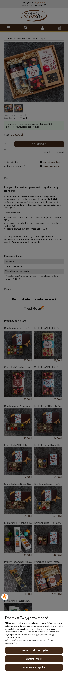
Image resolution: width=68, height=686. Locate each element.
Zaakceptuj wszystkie (34, 667)
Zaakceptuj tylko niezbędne (34, 650)
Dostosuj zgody (34, 659)
